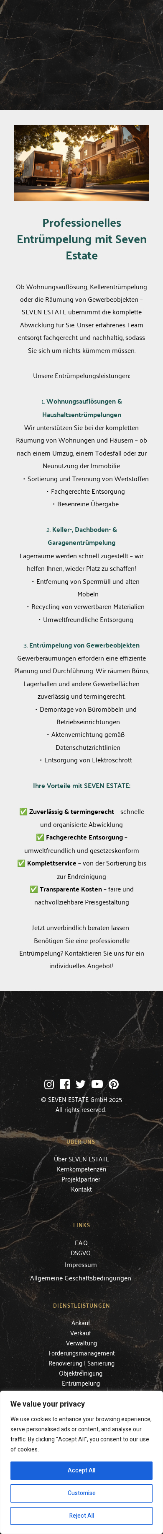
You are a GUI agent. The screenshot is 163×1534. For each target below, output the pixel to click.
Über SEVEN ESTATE (81, 1158)
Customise (82, 1493)
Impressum (81, 1264)
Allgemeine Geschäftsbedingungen (81, 1277)
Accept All (81, 1470)
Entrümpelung (82, 1383)
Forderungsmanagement (81, 1352)
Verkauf (81, 1332)
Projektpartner (81, 1178)
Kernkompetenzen (81, 1168)
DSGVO (81, 1252)
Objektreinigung (81, 1373)
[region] (81, 1462)
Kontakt (81, 1189)
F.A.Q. (82, 1242)
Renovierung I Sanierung (81, 1362)
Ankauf (81, 1322)
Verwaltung (81, 1342)
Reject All (81, 1515)
